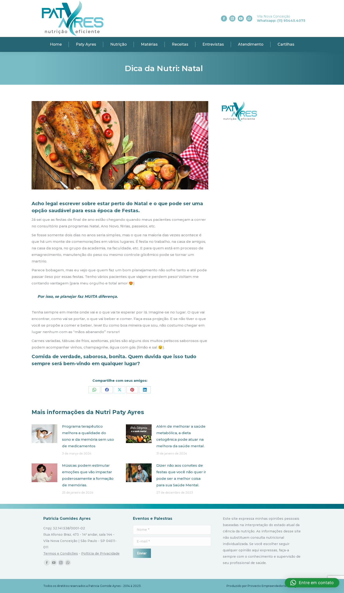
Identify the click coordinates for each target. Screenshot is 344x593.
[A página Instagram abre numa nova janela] (232, 18)
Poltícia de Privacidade (100, 553)
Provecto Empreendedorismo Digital (274, 586)
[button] (312, 582)
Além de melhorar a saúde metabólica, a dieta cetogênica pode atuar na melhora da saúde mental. (180, 436)
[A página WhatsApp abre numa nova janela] (249, 18)
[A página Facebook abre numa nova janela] (224, 18)
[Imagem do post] (44, 433)
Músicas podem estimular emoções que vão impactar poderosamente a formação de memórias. (87, 475)
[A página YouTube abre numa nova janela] (241, 18)
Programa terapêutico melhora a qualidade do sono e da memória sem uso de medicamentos (88, 436)
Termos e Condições (60, 553)
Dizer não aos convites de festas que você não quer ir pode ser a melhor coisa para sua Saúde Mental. (181, 475)
